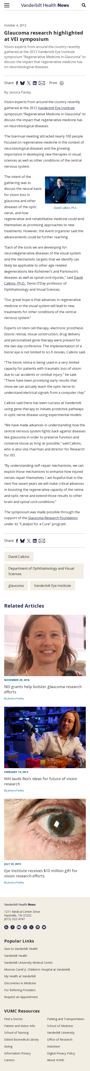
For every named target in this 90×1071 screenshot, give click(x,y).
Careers (9, 1060)
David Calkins (18, 556)
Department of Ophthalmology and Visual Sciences (41, 571)
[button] (6, 5)
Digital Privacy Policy (61, 1053)
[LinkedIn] (38, 927)
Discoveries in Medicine (20, 983)
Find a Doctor (13, 1019)
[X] (31, 927)
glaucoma (16, 585)
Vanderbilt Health (15, 956)
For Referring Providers (20, 990)
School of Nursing (16, 1033)
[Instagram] (25, 927)
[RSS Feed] (6, 927)
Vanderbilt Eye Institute (56, 108)
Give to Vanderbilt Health (21, 949)
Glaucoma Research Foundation (53, 518)
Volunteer (53, 1046)
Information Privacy (17, 1053)
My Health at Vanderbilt (20, 976)
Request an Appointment (21, 997)
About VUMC (55, 1060)
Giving (8, 1046)
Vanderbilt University (61, 1033)
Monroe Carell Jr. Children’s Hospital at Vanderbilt (37, 969)
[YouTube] (19, 927)
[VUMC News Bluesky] (44, 927)
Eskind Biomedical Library (21, 1039)
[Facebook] (12, 927)
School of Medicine (60, 1026)
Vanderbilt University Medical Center (28, 963)
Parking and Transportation (65, 1019)
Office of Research (59, 1039)
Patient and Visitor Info (19, 1026)
